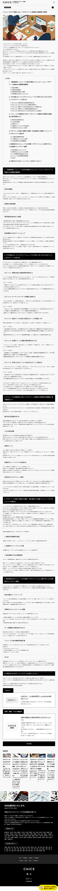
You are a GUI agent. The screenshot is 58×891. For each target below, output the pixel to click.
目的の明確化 (15, 87)
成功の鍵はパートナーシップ (19, 149)
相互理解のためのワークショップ (20, 93)
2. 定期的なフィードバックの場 (19, 138)
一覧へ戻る (29, 743)
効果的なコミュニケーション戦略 (20, 151)
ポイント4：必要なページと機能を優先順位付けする (24, 108)
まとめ (13, 157)
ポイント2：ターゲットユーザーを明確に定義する (24, 104)
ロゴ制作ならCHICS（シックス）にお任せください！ (25, 161)
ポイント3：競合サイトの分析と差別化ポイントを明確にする (27, 106)
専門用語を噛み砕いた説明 (18, 91)
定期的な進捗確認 (16, 89)
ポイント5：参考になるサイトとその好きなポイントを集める (27, 110)
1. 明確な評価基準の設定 (18, 136)
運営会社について (29, 878)
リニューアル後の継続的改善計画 (20, 155)
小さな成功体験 (16, 121)
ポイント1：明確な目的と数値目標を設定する (23, 102)
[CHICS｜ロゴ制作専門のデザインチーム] (7, 2)
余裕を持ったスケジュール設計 (19, 127)
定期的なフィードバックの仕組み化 (20, 125)
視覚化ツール (15, 123)
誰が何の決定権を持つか (18, 119)
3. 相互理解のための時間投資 (19, 140)
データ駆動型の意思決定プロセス (20, 153)
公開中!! (50, 887)
